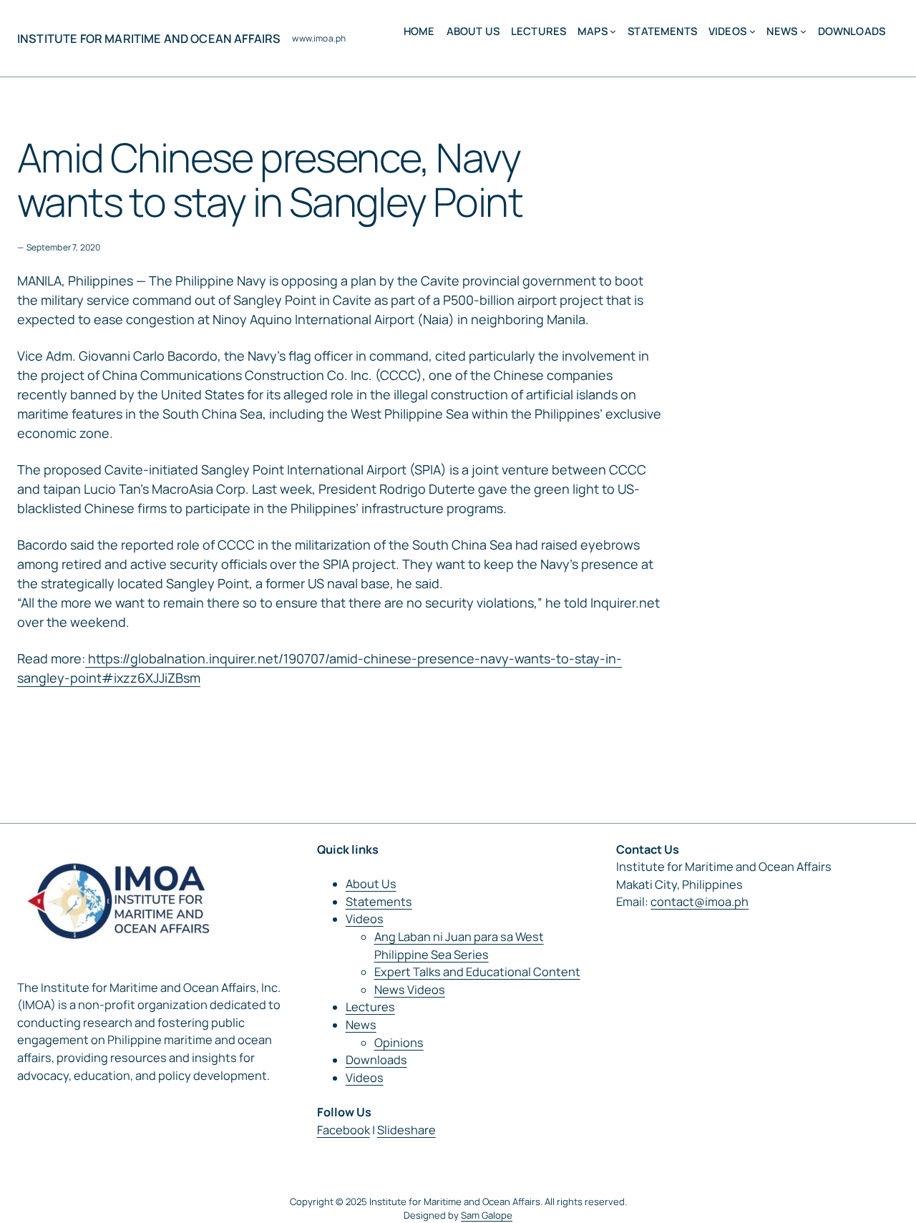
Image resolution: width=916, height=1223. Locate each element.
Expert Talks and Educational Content (477, 972)
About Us (371, 884)
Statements (379, 902)
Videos (365, 919)
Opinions (399, 1043)
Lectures (370, 1007)
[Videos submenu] (752, 31)
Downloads (376, 1060)
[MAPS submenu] (613, 31)
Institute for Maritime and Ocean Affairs (149, 39)
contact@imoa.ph (700, 902)
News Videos (409, 990)
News (361, 1025)
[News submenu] (803, 31)
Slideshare (406, 1130)
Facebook (343, 1130)
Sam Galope (486, 1215)
